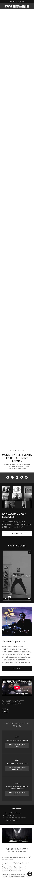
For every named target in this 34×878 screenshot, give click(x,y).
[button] (3, 6)
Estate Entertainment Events (17, 793)
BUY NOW (17, 668)
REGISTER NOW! (17, 533)
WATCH (5, 712)
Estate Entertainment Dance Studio (17, 768)
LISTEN (5, 709)
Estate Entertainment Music (17, 745)
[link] (17, 6)
